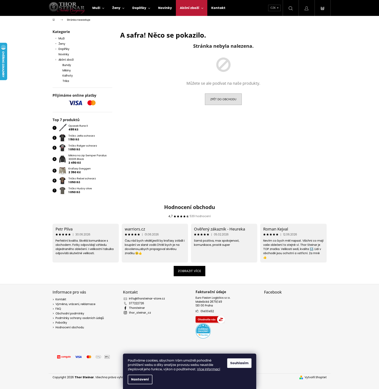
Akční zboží (66, 60)
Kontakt (61, 299)
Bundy (66, 65)
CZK (273, 8)
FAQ (58, 309)
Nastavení (140, 379)
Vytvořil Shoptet (316, 377)
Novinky (63, 54)
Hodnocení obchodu (189, 207)
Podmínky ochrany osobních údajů (80, 318)
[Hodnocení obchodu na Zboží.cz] (210, 319)
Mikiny (66, 70)
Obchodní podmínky (70, 313)
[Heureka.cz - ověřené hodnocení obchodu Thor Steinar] (203, 330)
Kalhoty (67, 76)
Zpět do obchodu (223, 99)
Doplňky (63, 49)
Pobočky (61, 323)
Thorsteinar (137, 308)
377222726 (136, 303)
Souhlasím (239, 363)
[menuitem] (98, 8)
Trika (65, 81)
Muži (61, 38)
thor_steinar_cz (140, 313)
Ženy (61, 44)
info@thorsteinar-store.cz (147, 299)
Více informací (208, 369)
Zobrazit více (189, 271)
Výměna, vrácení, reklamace (75, 304)
